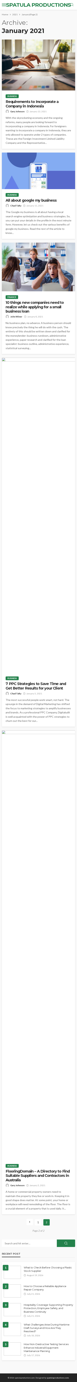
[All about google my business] (38, 171)
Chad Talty (15, 205)
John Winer (16, 316)
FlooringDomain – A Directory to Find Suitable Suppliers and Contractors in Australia (38, 1175)
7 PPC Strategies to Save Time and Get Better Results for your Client (36, 686)
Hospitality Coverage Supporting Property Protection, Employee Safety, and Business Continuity (48, 1308)
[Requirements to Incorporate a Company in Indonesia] (38, 65)
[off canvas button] (4, 5)
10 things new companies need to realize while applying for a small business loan (35, 307)
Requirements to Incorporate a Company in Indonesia (32, 104)
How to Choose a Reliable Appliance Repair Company (45, 1288)
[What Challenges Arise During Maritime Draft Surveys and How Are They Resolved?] (12, 1329)
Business (12, 96)
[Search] (72, 5)
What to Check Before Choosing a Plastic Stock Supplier (48, 1269)
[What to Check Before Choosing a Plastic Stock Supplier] (12, 1272)
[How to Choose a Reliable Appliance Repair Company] (12, 1291)
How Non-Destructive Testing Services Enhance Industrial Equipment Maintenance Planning (46, 1347)
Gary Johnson (17, 111)
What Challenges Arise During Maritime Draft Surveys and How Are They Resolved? (46, 1328)
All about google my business (31, 200)
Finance (11, 297)
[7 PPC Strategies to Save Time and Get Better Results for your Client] (38, 515)
